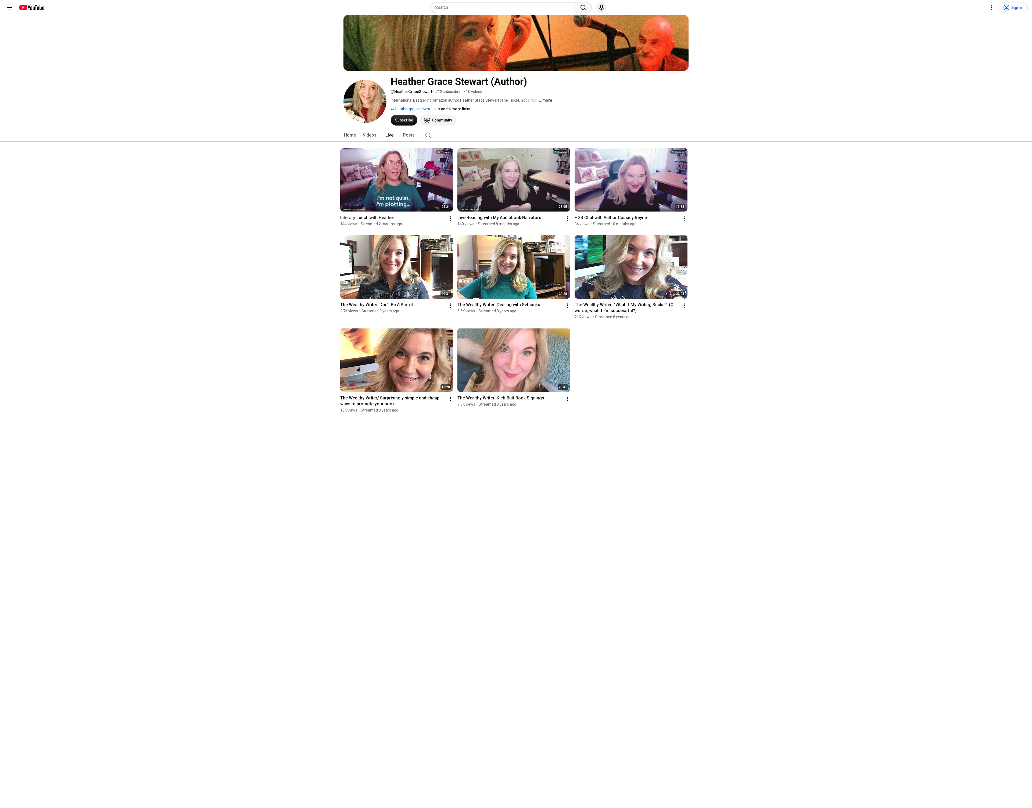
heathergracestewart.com (417, 109)
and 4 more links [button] (455, 109)
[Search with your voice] (601, 7)
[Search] (583, 7)
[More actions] (450, 218)
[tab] (349, 135)
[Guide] (9, 7)
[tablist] (516, 135)
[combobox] (504, 7)
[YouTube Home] (31, 7)
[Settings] (991, 7)
